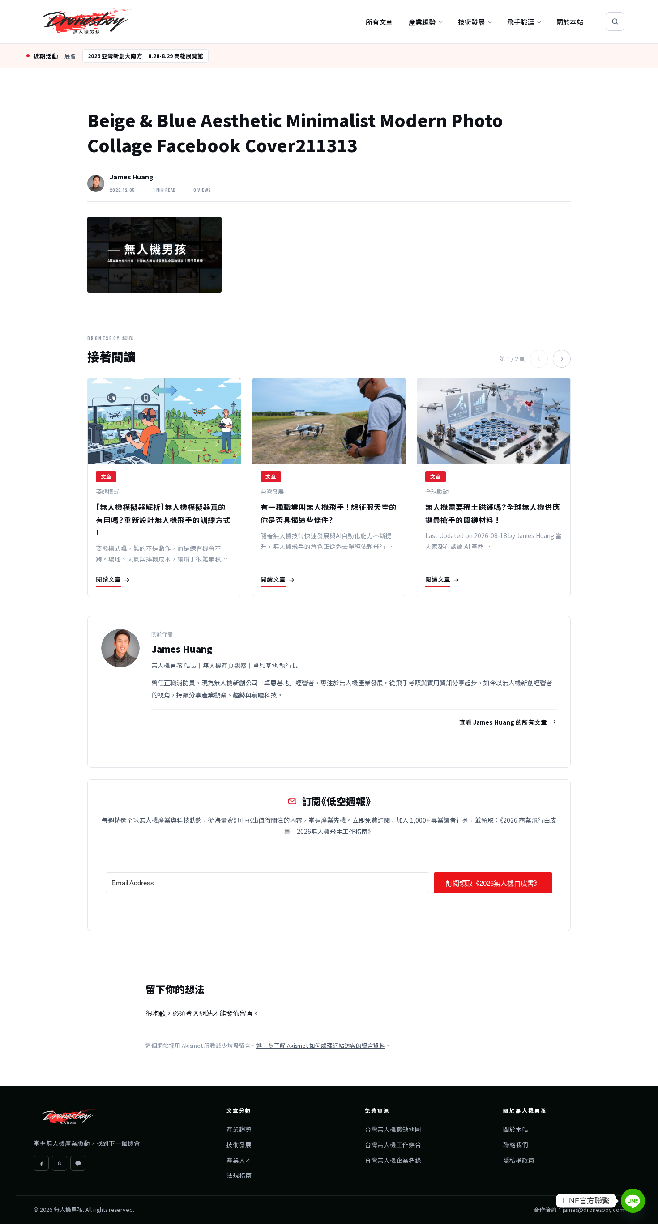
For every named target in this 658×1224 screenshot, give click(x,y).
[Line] (633, 1201)
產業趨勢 (422, 21)
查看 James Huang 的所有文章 (503, 722)
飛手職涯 (520, 21)
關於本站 (569, 21)
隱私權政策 (518, 1160)
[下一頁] (562, 359)
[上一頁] (539, 359)
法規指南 (239, 1175)
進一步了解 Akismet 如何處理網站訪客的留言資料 (320, 1045)
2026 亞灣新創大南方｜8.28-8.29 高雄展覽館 (145, 55)
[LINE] (77, 1163)
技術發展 (471, 21)
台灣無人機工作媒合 (393, 1144)
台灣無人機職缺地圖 (393, 1129)
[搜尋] (615, 21)
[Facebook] (41, 1163)
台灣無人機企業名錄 (393, 1160)
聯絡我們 (515, 1144)
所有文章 (379, 21)
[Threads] (59, 1163)
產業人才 (239, 1160)
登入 (192, 1013)
